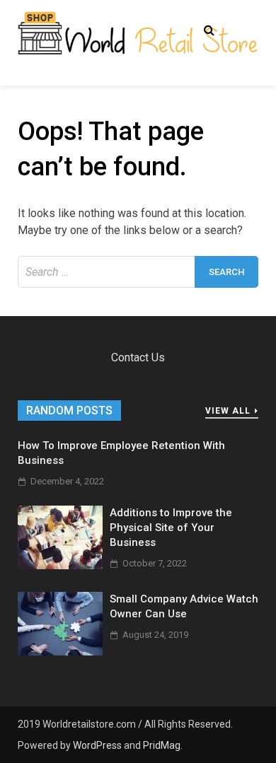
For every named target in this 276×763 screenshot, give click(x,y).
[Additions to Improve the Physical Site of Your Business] (60, 565)
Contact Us (138, 357)
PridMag (161, 745)
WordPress (97, 745)
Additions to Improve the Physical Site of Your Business (171, 527)
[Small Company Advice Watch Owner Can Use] (60, 651)
